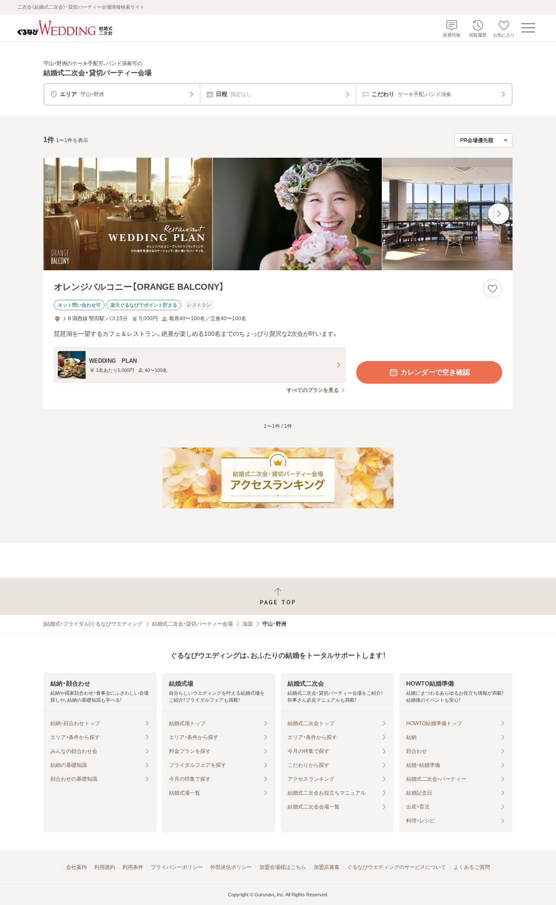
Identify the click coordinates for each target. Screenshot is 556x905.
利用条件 (132, 867)
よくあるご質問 (471, 867)
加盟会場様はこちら (282, 867)
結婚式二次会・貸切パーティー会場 (192, 624)
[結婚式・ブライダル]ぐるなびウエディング (92, 624)
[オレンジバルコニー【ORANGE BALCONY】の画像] (278, 214)
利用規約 (104, 867)
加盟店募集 (327, 867)
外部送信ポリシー (231, 867)
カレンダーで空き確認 (435, 372)
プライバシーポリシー (177, 867)
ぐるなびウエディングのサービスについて (396, 867)
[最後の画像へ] (498, 213)
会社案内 (76, 867)
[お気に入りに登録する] (492, 288)
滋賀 (247, 624)
